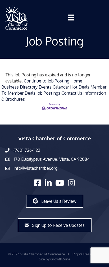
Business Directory (19, 87)
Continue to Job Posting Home (53, 81)
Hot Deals (79, 87)
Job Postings (48, 93)
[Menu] (71, 17)
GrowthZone (60, 259)
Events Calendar (54, 87)
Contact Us (71, 93)
